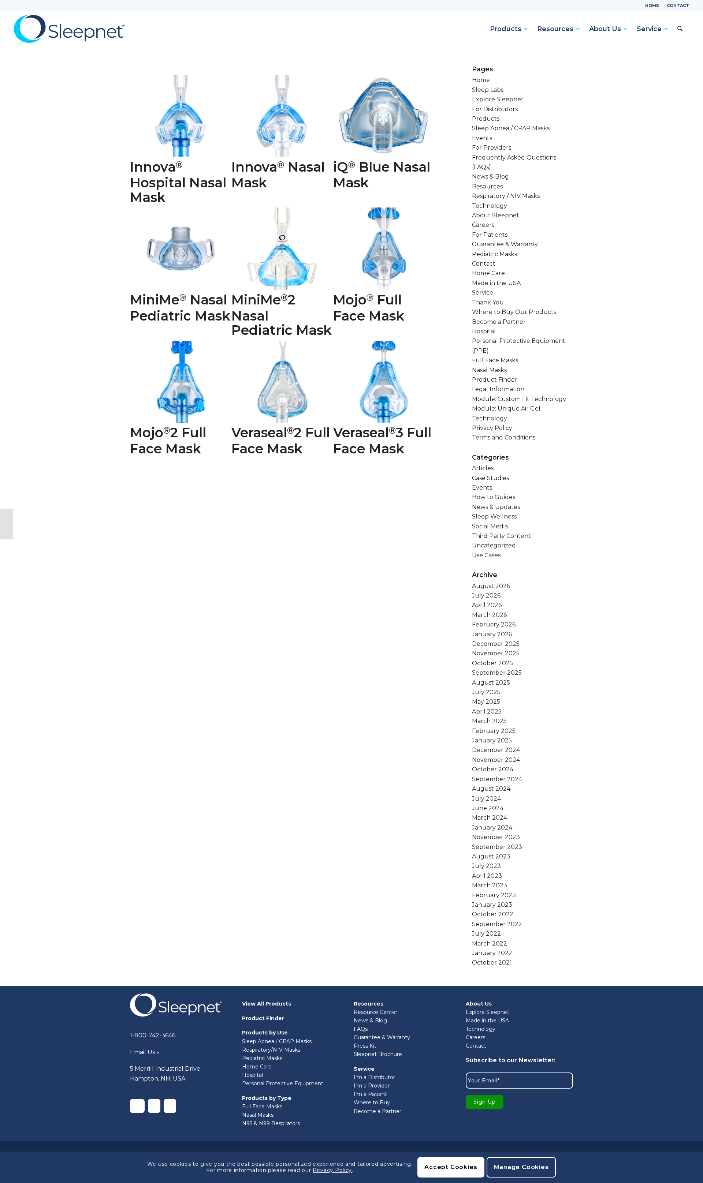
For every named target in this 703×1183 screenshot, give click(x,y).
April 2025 (487, 711)
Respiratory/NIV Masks (271, 1050)
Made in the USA (496, 283)
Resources (487, 186)
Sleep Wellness (494, 516)
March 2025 (489, 721)
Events (482, 138)
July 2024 (486, 798)
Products (485, 118)
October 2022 (492, 914)
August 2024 (491, 788)
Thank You (488, 302)
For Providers (491, 147)
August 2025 (491, 682)
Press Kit (365, 1045)
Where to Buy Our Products (514, 311)
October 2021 (492, 962)
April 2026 (487, 605)
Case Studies (490, 478)
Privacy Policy (492, 427)
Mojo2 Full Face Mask (168, 440)
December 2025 (496, 643)
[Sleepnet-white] (176, 1005)
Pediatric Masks (494, 254)
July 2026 (486, 595)
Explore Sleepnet (498, 99)
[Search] (678, 29)
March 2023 (489, 885)
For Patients (489, 234)
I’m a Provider (372, 1085)
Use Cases (486, 555)
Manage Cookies (521, 1167)
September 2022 (497, 924)
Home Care (488, 273)
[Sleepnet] (69, 29)
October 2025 (492, 663)
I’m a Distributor (374, 1077)
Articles (483, 468)
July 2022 (486, 933)
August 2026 (491, 586)
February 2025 (494, 730)
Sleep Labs (487, 89)
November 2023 (496, 837)
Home (652, 5)
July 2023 (486, 865)
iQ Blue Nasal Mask (381, 175)
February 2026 (494, 624)
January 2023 (492, 904)
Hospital (484, 331)
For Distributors (495, 109)
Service (482, 292)
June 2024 (487, 808)
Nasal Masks (489, 370)
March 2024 (489, 817)
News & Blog (490, 176)
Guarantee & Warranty (505, 244)
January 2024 (492, 827)
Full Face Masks (495, 360)
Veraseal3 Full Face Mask (382, 440)
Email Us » (144, 1052)
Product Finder (494, 379)
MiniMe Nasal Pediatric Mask (180, 308)
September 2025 (497, 672)
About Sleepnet (495, 215)
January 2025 (492, 740)
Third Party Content (501, 535)
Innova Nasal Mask (278, 175)
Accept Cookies (450, 1167)
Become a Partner (499, 321)
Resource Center (375, 1012)
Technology (489, 205)
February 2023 (494, 895)
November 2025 (496, 653)
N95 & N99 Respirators (271, 1123)
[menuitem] (652, 5)
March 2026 (489, 614)
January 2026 (492, 634)
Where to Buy (372, 1102)
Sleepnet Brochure (378, 1054)
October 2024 (492, 769)
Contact (678, 5)
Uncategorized (494, 545)
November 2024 (496, 759)
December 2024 (496, 749)
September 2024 (497, 779)
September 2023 (497, 846)
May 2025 (486, 701)
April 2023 (487, 875)
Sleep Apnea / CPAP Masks (511, 128)
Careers (483, 224)
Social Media (490, 526)
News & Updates (496, 506)
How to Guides (493, 497)
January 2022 (492, 953)
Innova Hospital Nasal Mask (178, 182)
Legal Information (498, 389)
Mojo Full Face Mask (368, 308)
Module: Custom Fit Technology (519, 399)
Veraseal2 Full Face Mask (280, 440)
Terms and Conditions (503, 437)
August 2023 (491, 856)
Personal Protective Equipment (282, 1083)
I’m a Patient (370, 1094)
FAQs (361, 1029)
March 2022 (489, 943)
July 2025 (486, 692)
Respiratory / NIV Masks (506, 195)
